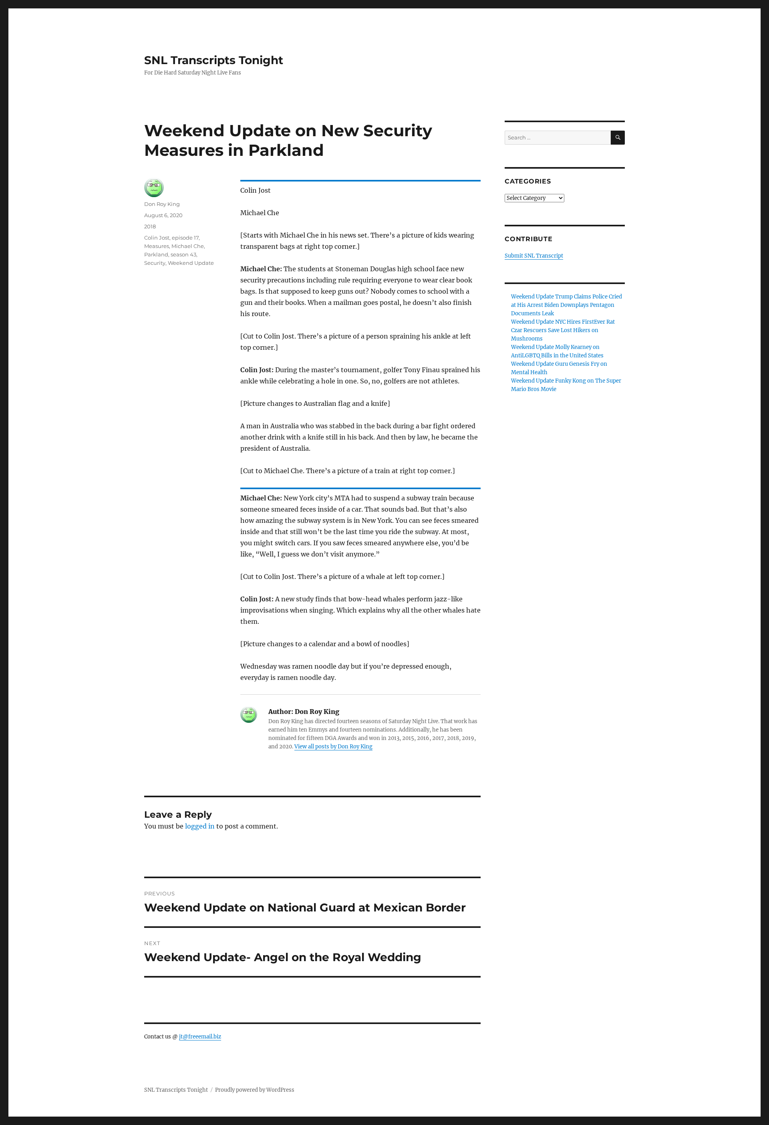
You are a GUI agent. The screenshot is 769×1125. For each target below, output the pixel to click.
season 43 (183, 254)
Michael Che (187, 246)
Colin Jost (156, 237)
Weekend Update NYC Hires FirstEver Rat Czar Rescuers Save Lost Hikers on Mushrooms (563, 330)
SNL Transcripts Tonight (213, 60)
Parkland (156, 254)
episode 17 (185, 237)
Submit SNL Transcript (534, 255)
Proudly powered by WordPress (254, 1090)
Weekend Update (191, 263)
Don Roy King (162, 204)
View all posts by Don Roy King (333, 746)
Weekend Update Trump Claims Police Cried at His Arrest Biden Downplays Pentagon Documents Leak (566, 305)
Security (154, 263)
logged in (200, 826)
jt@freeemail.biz (200, 1036)
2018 (150, 226)
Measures (156, 246)
